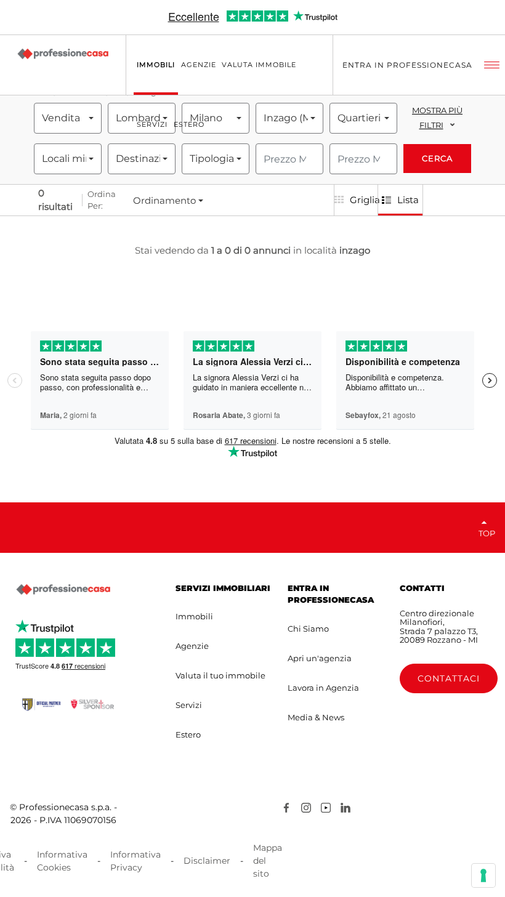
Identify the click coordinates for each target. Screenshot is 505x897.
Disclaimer (207, 860)
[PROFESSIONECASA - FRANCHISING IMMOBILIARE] (63, 589)
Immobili (194, 616)
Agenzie (192, 646)
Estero (188, 734)
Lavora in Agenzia (323, 688)
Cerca (437, 158)
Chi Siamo (308, 629)
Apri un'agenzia (320, 658)
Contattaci (449, 678)
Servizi (189, 705)
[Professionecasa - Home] (62, 53)
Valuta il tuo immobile (220, 675)
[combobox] (68, 118)
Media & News (316, 717)
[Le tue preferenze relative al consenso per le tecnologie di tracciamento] (483, 875)
